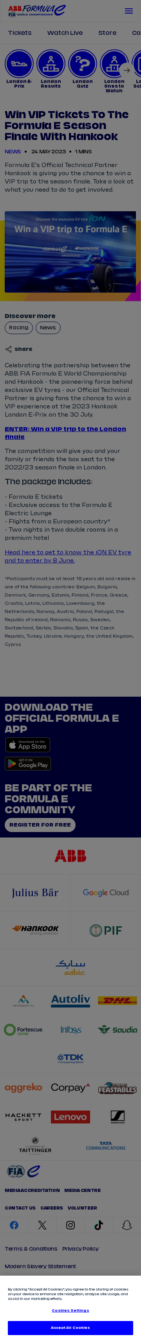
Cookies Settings (70, 1310)
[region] (70, 1307)
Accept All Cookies (70, 1327)
